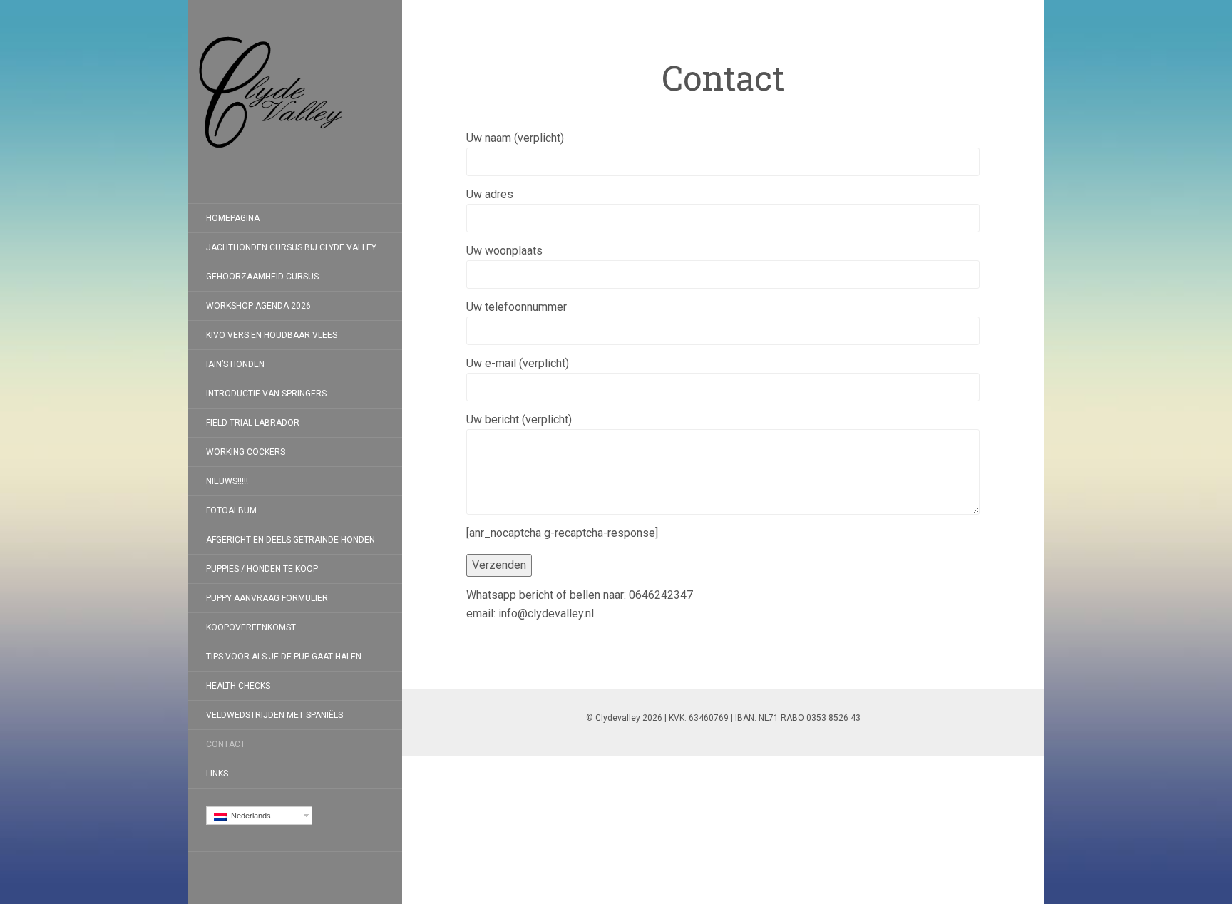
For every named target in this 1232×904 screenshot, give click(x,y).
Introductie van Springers (266, 394)
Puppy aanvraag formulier (267, 598)
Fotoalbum (231, 510)
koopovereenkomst (251, 627)
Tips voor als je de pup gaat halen (283, 657)
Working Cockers (245, 452)
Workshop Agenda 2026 (258, 306)
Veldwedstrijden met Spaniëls (274, 715)
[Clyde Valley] (295, 101)
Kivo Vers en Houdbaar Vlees (271, 335)
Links (217, 774)
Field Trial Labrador (252, 423)
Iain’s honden (235, 364)
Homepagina (233, 218)
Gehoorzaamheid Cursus (262, 277)
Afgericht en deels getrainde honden (290, 540)
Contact (225, 744)
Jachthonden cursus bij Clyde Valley (291, 247)
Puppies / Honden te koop (262, 569)
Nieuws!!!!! (227, 481)
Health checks (238, 686)
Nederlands (249, 815)
